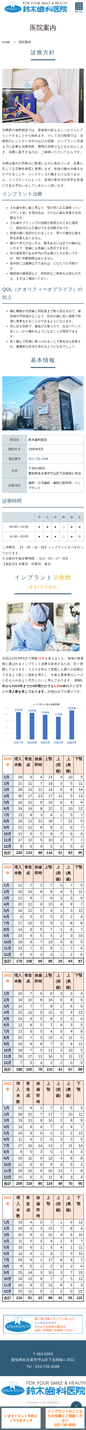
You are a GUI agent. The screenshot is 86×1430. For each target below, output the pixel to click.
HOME (6, 42)
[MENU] (79, 6)
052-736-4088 (47, 1366)
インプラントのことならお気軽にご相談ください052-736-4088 (65, 1418)
